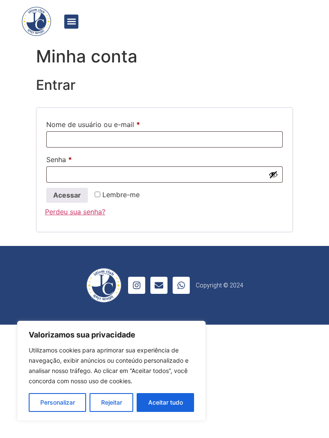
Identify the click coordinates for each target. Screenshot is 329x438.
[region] (111, 371)
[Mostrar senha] (273, 174)
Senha (77, 158)
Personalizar (57, 402)
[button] (71, 22)
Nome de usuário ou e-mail (111, 123)
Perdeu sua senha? (75, 211)
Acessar (67, 195)
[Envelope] (158, 285)
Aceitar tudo (165, 402)
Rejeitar (111, 402)
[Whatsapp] (181, 285)
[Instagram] (136, 285)
